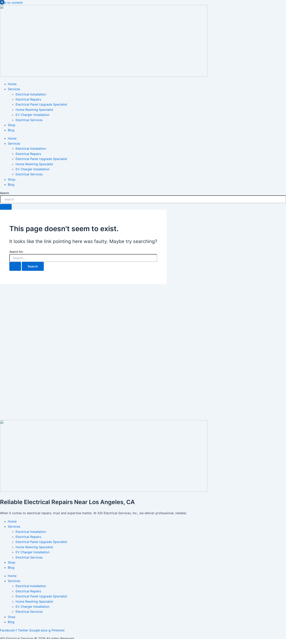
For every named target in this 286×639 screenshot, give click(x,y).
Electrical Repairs (28, 99)
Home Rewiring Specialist (34, 110)
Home (12, 84)
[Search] (6, 207)
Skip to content (11, 2)
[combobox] (143, 199)
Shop (11, 125)
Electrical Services (29, 120)
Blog (11, 130)
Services (14, 89)
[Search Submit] (15, 266)
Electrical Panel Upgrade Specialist (41, 104)
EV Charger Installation (32, 115)
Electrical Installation (31, 94)
